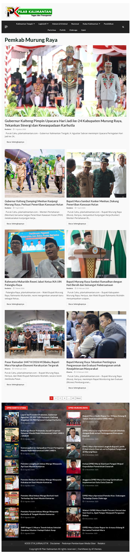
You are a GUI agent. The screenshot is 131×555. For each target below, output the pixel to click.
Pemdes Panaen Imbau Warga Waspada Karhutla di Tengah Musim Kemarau (12, 514)
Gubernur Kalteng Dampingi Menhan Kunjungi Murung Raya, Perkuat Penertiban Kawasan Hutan (35, 173)
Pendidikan (108, 24)
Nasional (75, 24)
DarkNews (83, 549)
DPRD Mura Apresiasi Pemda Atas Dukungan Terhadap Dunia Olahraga (74, 499)
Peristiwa (52, 30)
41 (73, 398)
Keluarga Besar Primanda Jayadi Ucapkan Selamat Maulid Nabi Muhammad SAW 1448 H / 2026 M (12, 435)
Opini (83, 30)
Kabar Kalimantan (90, 24)
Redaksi (8, 129)
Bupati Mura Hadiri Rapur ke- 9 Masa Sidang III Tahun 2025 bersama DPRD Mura (74, 419)
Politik (63, 30)
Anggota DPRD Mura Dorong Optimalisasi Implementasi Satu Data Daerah (74, 483)
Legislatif (42, 24)
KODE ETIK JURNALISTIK (36, 543)
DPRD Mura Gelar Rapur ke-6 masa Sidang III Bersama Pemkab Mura (74, 530)
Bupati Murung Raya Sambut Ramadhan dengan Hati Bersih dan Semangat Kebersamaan (96, 254)
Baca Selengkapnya (15, 142)
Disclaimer (55, 543)
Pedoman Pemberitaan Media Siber (79, 543)
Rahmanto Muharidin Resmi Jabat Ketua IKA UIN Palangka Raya (35, 254)
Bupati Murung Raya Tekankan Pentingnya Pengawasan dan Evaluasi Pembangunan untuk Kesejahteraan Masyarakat (96, 334)
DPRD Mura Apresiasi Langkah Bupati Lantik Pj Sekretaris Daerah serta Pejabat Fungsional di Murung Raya (74, 451)
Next (78, 398)
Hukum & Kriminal (60, 24)
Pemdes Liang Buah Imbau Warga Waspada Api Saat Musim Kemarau (12, 467)
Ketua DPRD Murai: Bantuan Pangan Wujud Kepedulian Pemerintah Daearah (74, 467)
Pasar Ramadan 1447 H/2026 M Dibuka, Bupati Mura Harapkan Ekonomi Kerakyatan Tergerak (35, 334)
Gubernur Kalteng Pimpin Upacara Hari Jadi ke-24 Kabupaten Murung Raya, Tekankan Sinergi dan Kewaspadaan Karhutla (65, 81)
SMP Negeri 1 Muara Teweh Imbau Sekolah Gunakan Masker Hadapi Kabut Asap (12, 530)
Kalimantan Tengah (24, 24)
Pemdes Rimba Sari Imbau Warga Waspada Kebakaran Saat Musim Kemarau (12, 483)
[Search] (123, 26)
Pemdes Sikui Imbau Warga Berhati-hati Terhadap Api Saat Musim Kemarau (12, 499)
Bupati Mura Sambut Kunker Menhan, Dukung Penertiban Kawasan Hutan (96, 173)
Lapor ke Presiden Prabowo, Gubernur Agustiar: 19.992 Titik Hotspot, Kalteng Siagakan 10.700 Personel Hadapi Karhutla (12, 419)
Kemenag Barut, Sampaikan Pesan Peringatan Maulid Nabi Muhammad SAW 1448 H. (12, 451)
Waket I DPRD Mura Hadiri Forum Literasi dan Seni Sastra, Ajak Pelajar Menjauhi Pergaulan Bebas (74, 514)
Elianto (7, 369)
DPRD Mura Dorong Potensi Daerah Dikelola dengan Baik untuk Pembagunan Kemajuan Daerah (74, 435)
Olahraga (73, 30)
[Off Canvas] (6, 27)
